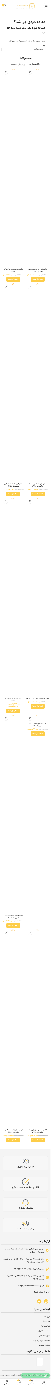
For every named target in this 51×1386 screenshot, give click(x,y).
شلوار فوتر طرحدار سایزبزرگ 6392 (37, 698)
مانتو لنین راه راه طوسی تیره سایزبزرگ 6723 (38, 270)
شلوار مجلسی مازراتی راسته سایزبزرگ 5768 (37, 1131)
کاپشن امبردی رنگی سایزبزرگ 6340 (13, 699)
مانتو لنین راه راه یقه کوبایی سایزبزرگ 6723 (13, 485)
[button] (35, 1375)
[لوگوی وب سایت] (25, 5)
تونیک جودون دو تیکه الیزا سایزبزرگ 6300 (37, 724)
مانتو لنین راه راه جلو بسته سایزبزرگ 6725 (37, 485)
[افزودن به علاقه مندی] (29, 72)
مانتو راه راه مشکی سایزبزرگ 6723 (13, 270)
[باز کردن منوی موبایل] (46, 5)
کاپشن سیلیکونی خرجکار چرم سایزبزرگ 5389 (13, 1131)
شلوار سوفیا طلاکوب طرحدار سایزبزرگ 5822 (13, 916)
